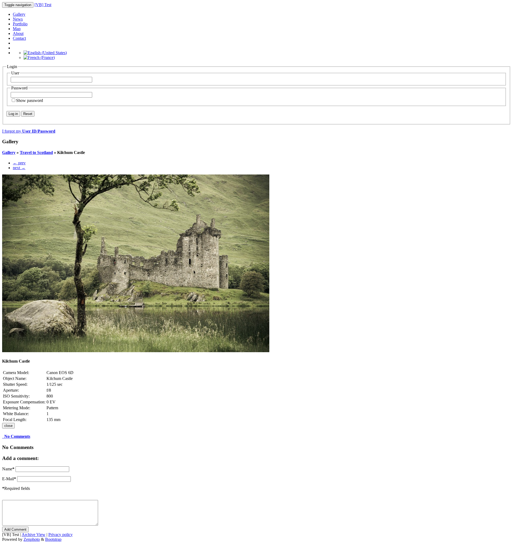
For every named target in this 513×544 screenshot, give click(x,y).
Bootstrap (53, 539)
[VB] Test (42, 4)
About (18, 33)
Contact (19, 38)
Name (8, 469)
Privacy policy (60, 534)
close (8, 426)
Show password (29, 100)
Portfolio (20, 24)
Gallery (19, 14)
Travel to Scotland (36, 152)
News (18, 19)
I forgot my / (28, 131)
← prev (19, 163)
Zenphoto (32, 539)
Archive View (33, 534)
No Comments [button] (16, 436)
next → (19, 167)
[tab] (256, 436)
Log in (13, 114)
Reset (27, 114)
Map (17, 28)
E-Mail (9, 479)
